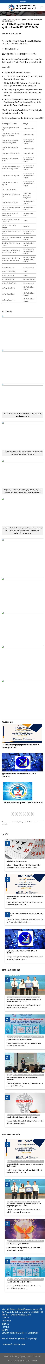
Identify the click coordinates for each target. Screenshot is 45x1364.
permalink (4, 824)
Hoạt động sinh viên (8, 20)
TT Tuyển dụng (9, 21)
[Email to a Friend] (24, 814)
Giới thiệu (5, 1318)
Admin (19, 33)
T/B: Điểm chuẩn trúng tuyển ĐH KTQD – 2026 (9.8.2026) (22, 803)
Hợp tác (19, 1358)
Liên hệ (26, 1358)
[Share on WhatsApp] (12, 814)
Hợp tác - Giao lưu (34, 20)
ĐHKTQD (6, 1356)
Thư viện (5, 1327)
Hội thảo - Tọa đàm (21, 20)
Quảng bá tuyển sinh (21, 822)
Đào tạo (5, 1330)
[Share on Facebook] (16, 814)
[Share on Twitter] (20, 814)
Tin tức (29, 822)
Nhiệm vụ (5, 1324)
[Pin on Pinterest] (28, 814)
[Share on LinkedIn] (32, 814)
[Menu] (42, 7)
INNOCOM (34, 1361)
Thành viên (6, 1321)
